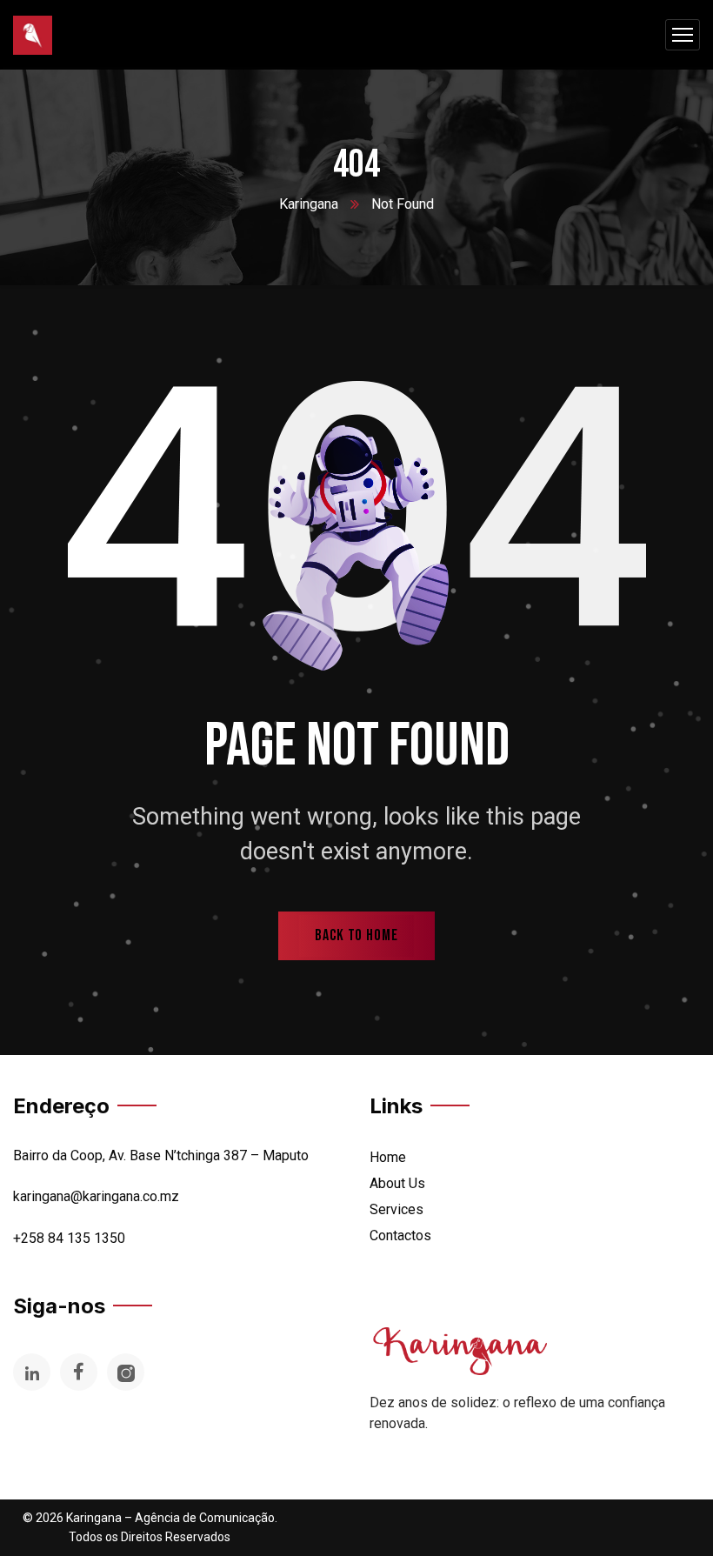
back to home (356, 935)
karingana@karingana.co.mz (96, 1196)
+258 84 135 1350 (69, 1238)
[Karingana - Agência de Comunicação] (32, 35)
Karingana (308, 204)
